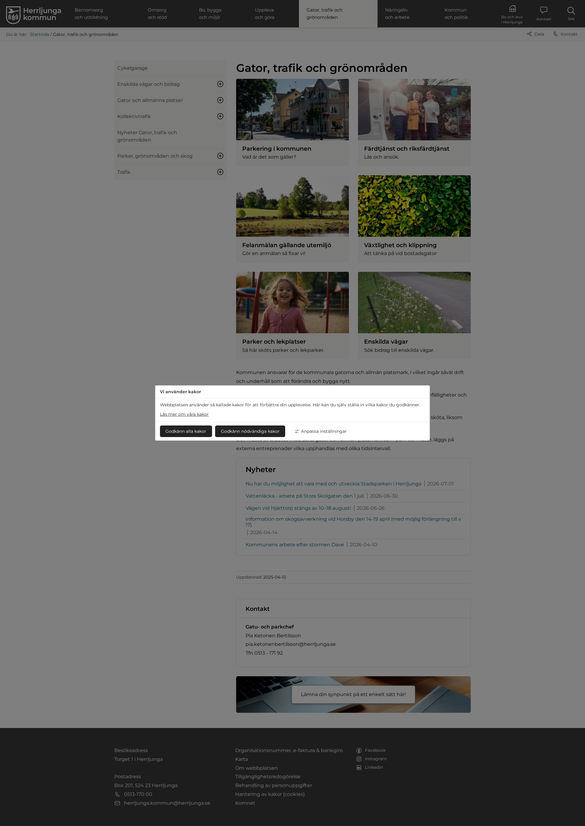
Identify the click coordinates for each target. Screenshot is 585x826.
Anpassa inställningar (324, 431)
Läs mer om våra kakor (184, 414)
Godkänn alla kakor (185, 431)
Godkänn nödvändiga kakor (250, 431)
